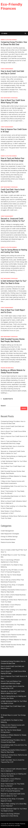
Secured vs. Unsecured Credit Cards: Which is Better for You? (13, 219)
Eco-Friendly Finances (11, 6)
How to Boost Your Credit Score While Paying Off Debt (13, 101)
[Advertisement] (14, 22)
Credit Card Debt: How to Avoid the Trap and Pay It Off (12, 190)
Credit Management (7, 68)
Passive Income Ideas (7, 367)
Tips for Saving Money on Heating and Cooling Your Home (14, 251)
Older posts (8, 399)
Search (3, 405)
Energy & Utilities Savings (9, 39)
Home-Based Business (8, 539)
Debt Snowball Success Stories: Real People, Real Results (13, 340)
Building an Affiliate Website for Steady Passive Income (13, 371)
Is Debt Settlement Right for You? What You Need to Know (13, 282)
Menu (5, 33)
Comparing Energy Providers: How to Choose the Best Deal (14, 43)
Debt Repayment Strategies (9, 97)
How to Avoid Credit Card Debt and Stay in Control (12, 72)
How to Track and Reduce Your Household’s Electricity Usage (12, 159)
